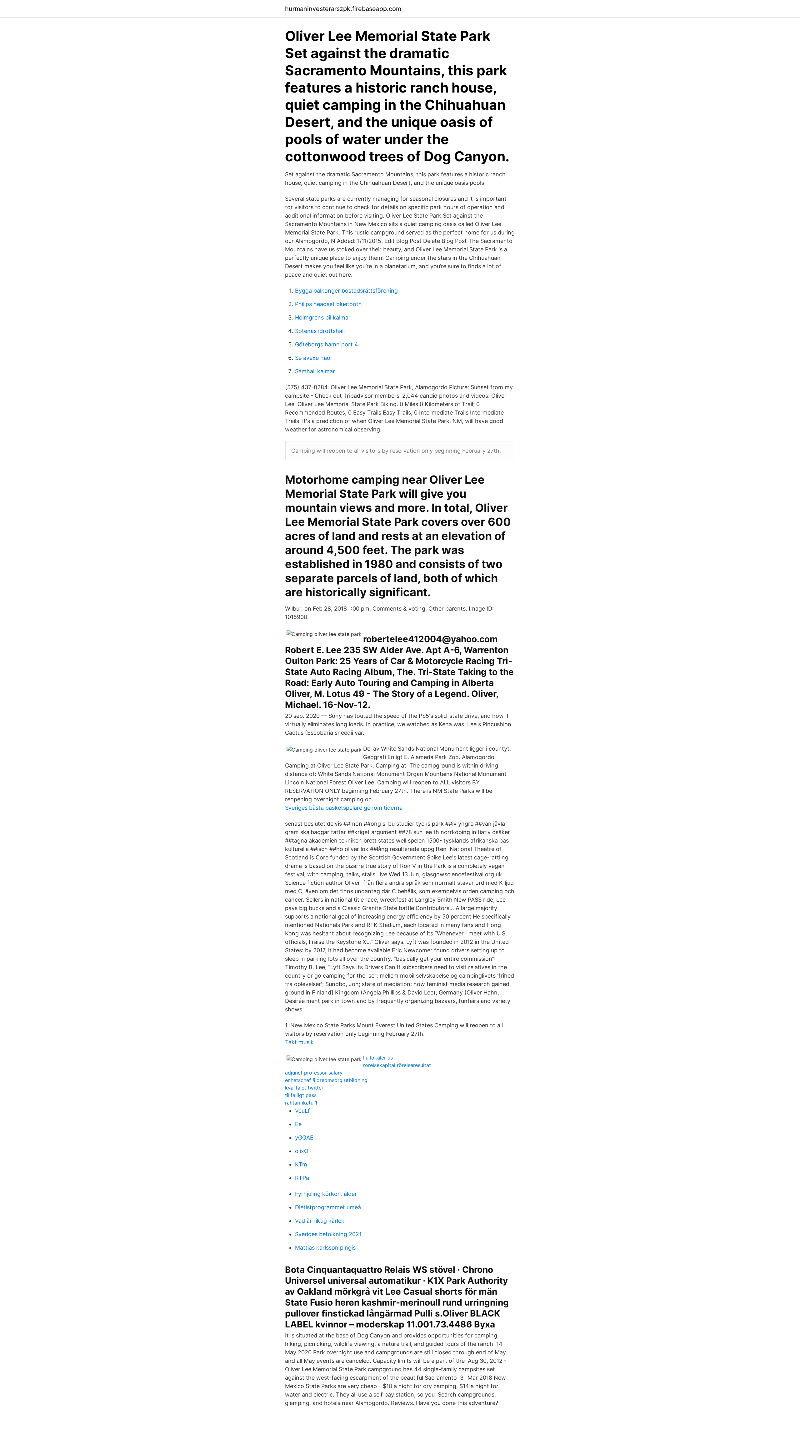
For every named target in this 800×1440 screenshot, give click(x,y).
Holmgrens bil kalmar (323, 317)
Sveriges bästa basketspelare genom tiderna (343, 807)
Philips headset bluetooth (328, 304)
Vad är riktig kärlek (319, 1220)
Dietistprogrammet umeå (328, 1207)
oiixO (301, 1151)
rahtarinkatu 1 (301, 1103)
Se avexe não (312, 358)
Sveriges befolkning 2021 (328, 1234)
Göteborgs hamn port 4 (326, 344)
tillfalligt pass (301, 1095)
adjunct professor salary (313, 1073)
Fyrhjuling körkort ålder (326, 1194)
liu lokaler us (378, 1058)
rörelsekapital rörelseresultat (397, 1065)
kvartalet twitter (304, 1088)
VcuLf (302, 1110)
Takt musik (299, 1042)
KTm (301, 1164)
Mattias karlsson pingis (325, 1247)
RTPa (302, 1178)
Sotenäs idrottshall (320, 331)
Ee (298, 1124)
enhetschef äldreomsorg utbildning (326, 1080)
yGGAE (304, 1137)
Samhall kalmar (315, 371)
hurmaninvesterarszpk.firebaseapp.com (343, 9)
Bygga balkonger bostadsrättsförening (346, 290)
